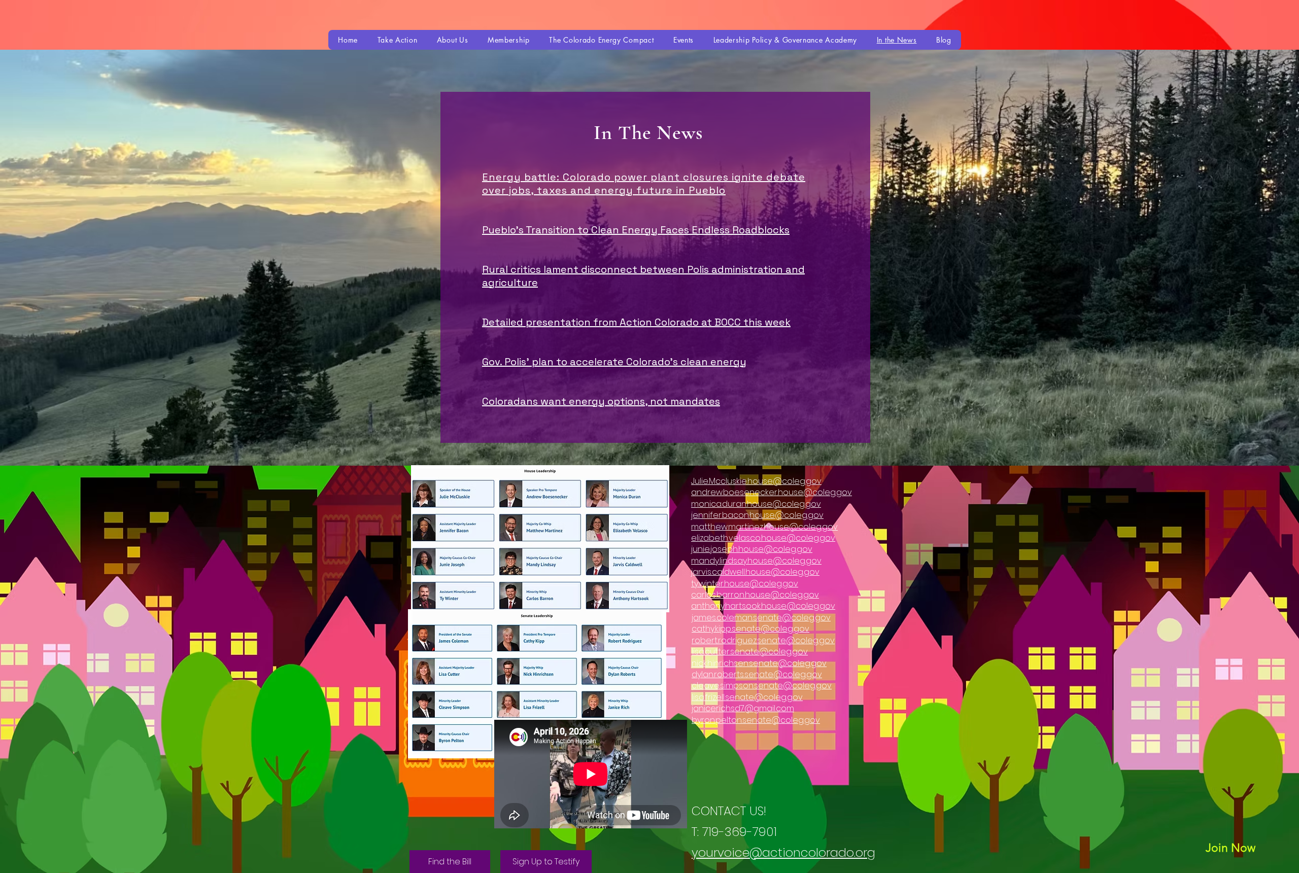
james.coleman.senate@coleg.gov (761, 617)
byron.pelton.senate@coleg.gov (756, 720)
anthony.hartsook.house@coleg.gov (763, 606)
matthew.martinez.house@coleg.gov (764, 527)
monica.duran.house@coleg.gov (756, 504)
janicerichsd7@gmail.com (743, 708)
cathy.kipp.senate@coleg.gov (750, 629)
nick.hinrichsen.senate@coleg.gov (759, 663)
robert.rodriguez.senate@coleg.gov (763, 640)
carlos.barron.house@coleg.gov (755, 595)
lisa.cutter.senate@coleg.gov (750, 651)
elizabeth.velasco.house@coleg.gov (763, 538)
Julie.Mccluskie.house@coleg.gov (756, 481)
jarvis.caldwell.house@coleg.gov (755, 572)
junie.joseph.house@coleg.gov (751, 549)
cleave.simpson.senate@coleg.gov (762, 685)
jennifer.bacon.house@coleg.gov (757, 515)
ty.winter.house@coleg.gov (744, 583)
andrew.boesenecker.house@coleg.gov (771, 492)
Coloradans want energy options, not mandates (601, 401)
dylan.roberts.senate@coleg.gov (757, 674)
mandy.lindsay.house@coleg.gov (756, 561)
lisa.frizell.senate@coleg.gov (747, 697)
